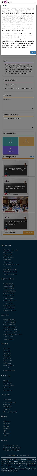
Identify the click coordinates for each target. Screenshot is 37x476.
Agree (33, 52)
